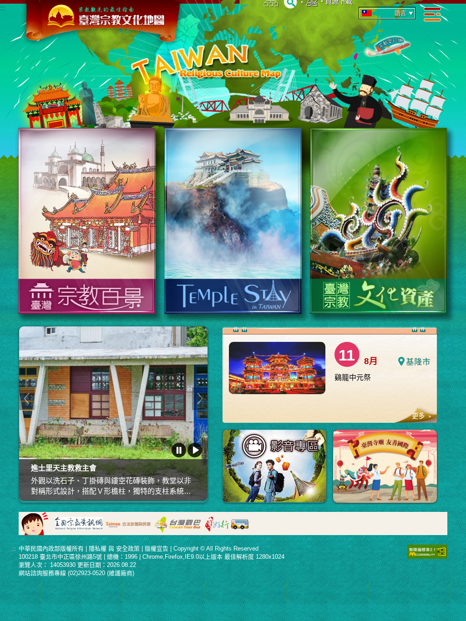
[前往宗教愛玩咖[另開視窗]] (389, 44)
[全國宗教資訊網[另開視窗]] (79, 522)
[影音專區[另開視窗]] (274, 466)
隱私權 (97, 548)
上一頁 (27, 398)
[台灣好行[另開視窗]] (227, 522)
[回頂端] (452, 575)
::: (2, 8)
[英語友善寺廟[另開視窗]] (385, 466)
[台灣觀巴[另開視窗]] (178, 522)
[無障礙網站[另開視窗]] (427, 551)
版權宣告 (156, 548)
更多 (418, 416)
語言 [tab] (400, 13)
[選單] (432, 14)
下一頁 (200, 398)
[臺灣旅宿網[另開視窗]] (128, 522)
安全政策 (128, 548)
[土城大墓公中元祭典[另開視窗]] (113, 413)
